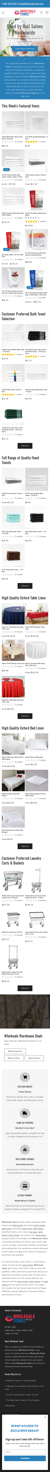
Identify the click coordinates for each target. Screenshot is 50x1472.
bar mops (33, 1232)
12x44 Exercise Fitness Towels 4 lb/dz (35, 176)
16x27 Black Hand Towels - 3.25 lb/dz (35, 532)
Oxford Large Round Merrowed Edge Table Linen (35, 664)
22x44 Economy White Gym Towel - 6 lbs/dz (36, 390)
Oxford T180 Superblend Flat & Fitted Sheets (35, 795)
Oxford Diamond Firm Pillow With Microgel (12, 831)
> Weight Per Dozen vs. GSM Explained (20, 1380)
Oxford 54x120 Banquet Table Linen (35, 628)
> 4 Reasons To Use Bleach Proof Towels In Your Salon (24, 1387)
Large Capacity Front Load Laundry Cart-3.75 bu (36, 933)
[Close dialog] (45, 1417)
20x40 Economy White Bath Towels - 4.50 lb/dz (13, 350)
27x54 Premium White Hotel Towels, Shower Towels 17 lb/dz (12, 176)
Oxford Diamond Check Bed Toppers (11, 795)
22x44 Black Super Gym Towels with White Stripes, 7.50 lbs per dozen (35, 351)
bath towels (18, 1225)
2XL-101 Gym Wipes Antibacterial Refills (36, 214)
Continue (25, 1458)
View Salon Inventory (25, 48)
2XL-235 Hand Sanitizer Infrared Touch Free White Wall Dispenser (12, 292)
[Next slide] (30, 59)
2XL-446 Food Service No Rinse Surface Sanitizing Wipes (35, 254)
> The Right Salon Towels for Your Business (22, 1400)
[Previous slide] (19, 59)
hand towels (41, 1235)
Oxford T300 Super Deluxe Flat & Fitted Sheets (12, 758)
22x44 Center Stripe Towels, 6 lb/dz (12, 390)
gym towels (7, 1228)
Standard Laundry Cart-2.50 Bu (12, 932)
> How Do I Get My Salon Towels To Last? (21, 1395)
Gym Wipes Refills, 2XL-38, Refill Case (12, 255)
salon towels (39, 1225)
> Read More (10, 1406)
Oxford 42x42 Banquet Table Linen (13, 663)
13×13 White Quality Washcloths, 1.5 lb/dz (36, 138)
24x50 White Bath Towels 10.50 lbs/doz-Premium (12, 138)
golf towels (28, 1265)
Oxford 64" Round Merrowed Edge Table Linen (13, 701)
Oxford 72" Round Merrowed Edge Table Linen (13, 628)
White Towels (14, 1058)
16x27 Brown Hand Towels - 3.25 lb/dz (12, 570)
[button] (3, 12)
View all (25, 446)
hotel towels (14, 1235)
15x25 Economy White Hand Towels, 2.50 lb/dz (34, 494)
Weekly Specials (15, 1051)
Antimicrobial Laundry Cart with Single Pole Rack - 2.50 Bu (35, 896)
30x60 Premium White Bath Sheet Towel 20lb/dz (13, 214)
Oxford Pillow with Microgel (34, 757)
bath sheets (38, 1228)
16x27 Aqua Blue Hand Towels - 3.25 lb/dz (12, 532)
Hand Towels (34, 1058)
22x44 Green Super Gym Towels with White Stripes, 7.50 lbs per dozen (12, 429)
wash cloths (27, 1228)
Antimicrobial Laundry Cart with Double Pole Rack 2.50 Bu (12, 973)
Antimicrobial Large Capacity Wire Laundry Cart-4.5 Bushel (13, 896)
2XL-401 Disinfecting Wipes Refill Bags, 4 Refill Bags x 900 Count (36, 294)
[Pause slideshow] (47, 59)
